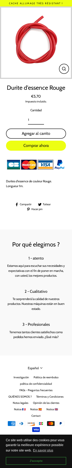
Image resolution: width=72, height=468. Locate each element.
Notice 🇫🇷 (20, 409)
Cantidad (36, 110)
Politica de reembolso (46, 377)
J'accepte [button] (36, 460)
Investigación (21, 377)
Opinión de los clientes (46, 402)
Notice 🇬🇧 (52, 409)
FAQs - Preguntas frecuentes (36, 390)
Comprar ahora (36, 145)
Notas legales (20, 402)
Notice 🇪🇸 (36, 409)
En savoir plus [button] (43, 450)
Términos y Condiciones (50, 396)
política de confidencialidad (36, 383)
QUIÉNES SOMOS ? (20, 396)
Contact (36, 415)
